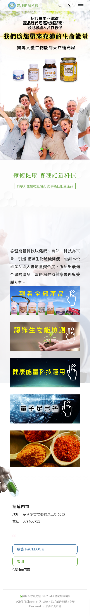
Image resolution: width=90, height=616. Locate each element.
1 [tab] (41, 148)
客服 (21, 561)
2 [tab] (48, 148)
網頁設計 (56, 606)
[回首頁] (23, 5)
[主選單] (81, 6)
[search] (61, 6)
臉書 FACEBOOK (30, 549)
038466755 (31, 521)
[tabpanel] (45, 80)
